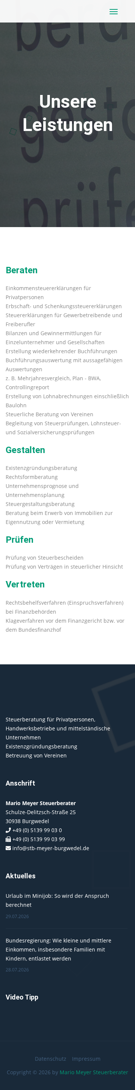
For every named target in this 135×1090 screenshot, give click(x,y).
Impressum (86, 1058)
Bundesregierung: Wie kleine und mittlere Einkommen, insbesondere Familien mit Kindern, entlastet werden (58, 949)
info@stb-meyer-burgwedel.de (50, 848)
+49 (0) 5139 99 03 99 (38, 839)
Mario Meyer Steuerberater (94, 1072)
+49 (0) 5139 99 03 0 (37, 830)
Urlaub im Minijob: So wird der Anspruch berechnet (57, 900)
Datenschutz (50, 1058)
